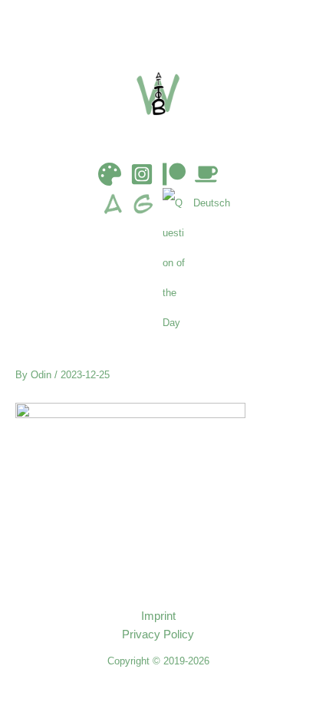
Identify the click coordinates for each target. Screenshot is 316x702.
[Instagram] (141, 174)
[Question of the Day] (178, 263)
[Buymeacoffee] (206, 174)
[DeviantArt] (109, 174)
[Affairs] (116, 263)
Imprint (158, 616)
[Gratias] (147, 263)
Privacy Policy (158, 634)
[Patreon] (174, 174)
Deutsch (211, 203)
